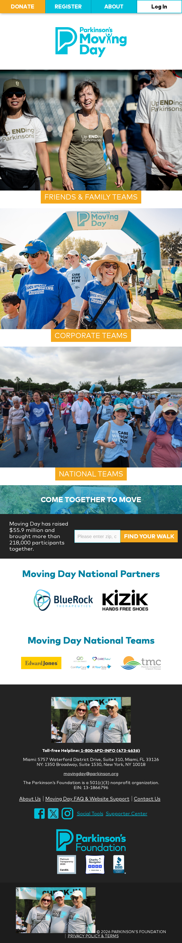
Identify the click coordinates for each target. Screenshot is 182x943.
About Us (30, 798)
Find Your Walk (149, 536)
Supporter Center (126, 813)
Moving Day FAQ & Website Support (87, 798)
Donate (22, 6)
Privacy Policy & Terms (93, 936)
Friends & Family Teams (91, 196)
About (113, 6)
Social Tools (90, 813)
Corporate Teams (91, 335)
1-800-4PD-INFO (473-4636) (110, 750)
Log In (159, 6)
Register (68, 6)
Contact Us (147, 798)
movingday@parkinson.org (91, 773)
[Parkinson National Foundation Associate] (66, 865)
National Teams (91, 473)
